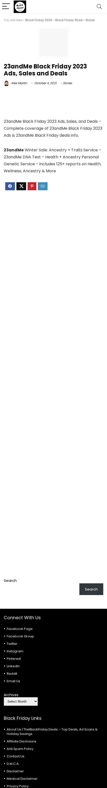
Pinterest (14, 658)
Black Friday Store (68, 20)
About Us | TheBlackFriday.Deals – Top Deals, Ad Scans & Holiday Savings (52, 731)
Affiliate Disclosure (21, 741)
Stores (90, 20)
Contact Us (15, 756)
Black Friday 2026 (38, 20)
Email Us (13, 681)
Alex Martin (18, 83)
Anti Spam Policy (20, 748)
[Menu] (6, 6)
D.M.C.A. (13, 763)
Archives (11, 695)
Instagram (15, 651)
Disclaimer (15, 771)
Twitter (12, 643)
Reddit (12, 673)
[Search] (99, 6)
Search (10, 580)
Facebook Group (20, 636)
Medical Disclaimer (22, 778)
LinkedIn (13, 666)
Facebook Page (20, 628)
